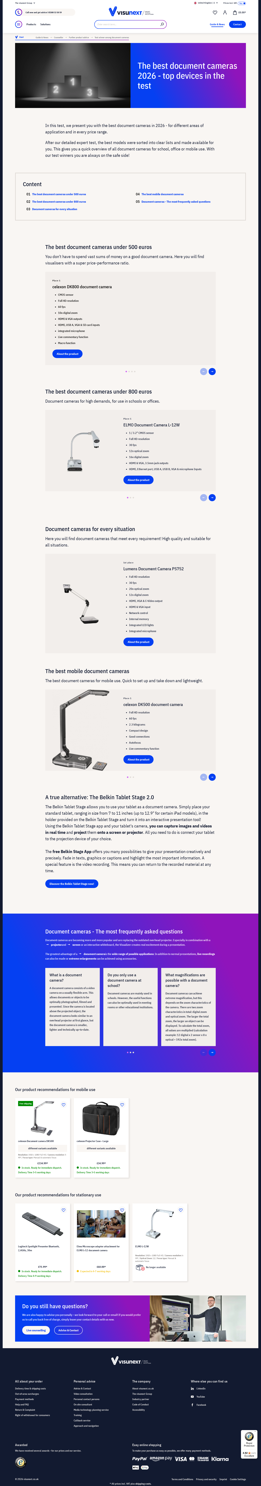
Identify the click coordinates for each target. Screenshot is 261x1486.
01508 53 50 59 (55, 12)
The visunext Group (142, 1393)
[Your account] (225, 12)
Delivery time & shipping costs (30, 1388)
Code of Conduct (140, 1404)
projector (56, 944)
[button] (126, 371)
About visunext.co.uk (143, 1388)
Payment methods (24, 1399)
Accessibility (138, 1409)
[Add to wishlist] (63, 1104)
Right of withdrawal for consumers (32, 1415)
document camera (94, 954)
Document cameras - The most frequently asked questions (176, 201)
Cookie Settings (238, 1479)
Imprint (223, 1479)
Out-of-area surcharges (27, 1393)
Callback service (82, 1420)
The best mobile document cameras (163, 194)
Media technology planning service (91, 1409)
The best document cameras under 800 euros (59, 201)
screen (76, 944)
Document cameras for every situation (54, 209)
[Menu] (18, 24)
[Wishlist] (215, 12)
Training (78, 1415)
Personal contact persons (86, 1399)
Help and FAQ (22, 1404)
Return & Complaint (25, 1409)
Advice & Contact (82, 1388)
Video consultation (83, 1393)
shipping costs (143, 1483)
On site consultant (83, 1404)
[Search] (162, 24)
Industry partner (140, 1399)
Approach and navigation (86, 1425)
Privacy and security (206, 1479)
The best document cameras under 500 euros (59, 194)
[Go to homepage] (130, 12)
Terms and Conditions (182, 1479)
